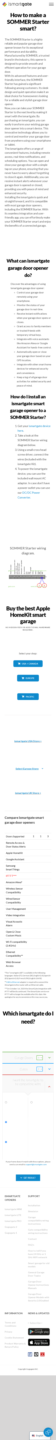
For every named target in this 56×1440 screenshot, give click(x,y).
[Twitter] (36, 1354)
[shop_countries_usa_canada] (28, 669)
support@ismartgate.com (36, 1164)
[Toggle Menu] (51, 4)
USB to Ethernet (13, 982)
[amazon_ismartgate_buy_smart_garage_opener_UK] (28, 777)
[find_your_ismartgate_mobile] (28, 1028)
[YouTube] (42, 1354)
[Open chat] (48, 1432)
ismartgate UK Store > (28, 792)
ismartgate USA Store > (28, 741)
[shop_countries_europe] (28, 683)
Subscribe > (36, 1322)
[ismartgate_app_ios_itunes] (39, 1342)
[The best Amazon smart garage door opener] (28, 725)
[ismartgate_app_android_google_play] (39, 1331)
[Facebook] (30, 1354)
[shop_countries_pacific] (28, 702)
